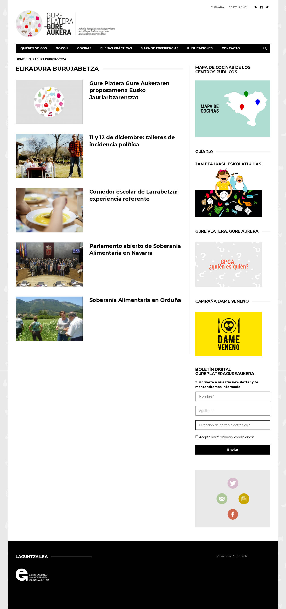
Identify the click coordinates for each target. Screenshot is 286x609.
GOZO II (62, 48)
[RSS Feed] (255, 7)
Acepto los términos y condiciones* (226, 437)
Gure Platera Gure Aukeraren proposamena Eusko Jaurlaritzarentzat (129, 90)
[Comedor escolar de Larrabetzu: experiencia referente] (49, 210)
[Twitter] (267, 7)
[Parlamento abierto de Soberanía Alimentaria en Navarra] (49, 264)
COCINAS (84, 48)
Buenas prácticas (116, 48)
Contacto (231, 48)
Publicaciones (199, 48)
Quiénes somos (33, 48)
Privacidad (224, 556)
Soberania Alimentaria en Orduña (135, 300)
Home (20, 59)
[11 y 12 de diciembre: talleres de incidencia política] (49, 156)
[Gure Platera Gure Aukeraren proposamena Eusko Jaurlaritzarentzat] (49, 102)
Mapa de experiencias (159, 48)
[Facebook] (261, 7)
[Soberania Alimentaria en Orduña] (49, 319)
